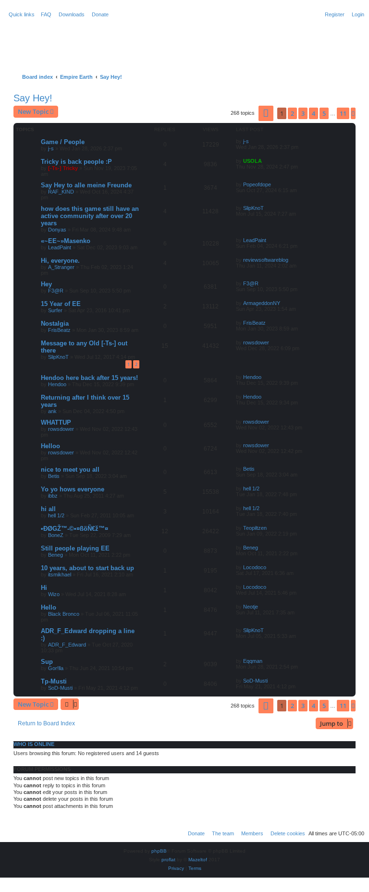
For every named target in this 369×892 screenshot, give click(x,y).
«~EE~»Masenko (65, 240)
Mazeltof (197, 859)
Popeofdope (257, 184)
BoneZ (55, 535)
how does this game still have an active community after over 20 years (90, 216)
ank (52, 411)
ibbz (53, 496)
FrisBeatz (59, 330)
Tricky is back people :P (76, 161)
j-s (51, 148)
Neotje (250, 607)
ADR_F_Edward (67, 645)
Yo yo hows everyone (72, 489)
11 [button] (343, 113)
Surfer (55, 310)
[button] (265, 113)
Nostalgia (55, 323)
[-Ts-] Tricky (63, 168)
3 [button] (303, 113)
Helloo (50, 446)
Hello (48, 607)
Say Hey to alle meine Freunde (86, 185)
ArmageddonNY (261, 303)
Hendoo (57, 384)
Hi (44, 587)
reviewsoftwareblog (265, 260)
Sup (47, 661)
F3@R (55, 290)
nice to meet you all (70, 469)
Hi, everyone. (60, 260)
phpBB (159, 851)
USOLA (252, 161)
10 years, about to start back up (87, 568)
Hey (46, 284)
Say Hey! (32, 98)
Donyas (57, 229)
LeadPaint (59, 247)
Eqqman (252, 661)
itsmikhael (59, 574)
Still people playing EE (75, 548)
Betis (54, 476)
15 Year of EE (61, 303)
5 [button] (324, 113)
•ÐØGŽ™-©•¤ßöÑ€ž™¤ (74, 528)
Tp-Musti (54, 681)
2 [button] (292, 113)
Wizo (54, 594)
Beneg (55, 555)
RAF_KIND (61, 192)
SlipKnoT (253, 208)
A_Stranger (61, 267)
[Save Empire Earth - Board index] (43, 40)
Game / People (63, 142)
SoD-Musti (60, 688)
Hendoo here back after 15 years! (89, 377)
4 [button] (313, 113)
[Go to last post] (252, 141)
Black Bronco (63, 614)
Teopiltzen (255, 528)
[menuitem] (44, 14)
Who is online (33, 744)
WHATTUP (56, 422)
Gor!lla (55, 668)
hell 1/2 (251, 488)
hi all (48, 509)
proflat (168, 859)
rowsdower (256, 342)
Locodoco (254, 567)
